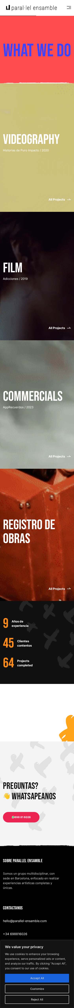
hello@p (9, 921)
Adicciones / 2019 (15, 279)
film (12, 268)
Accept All (37, 978)
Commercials (33, 396)
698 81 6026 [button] (22, 817)
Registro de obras (29, 532)
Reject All (37, 999)
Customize (37, 988)
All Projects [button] (57, 199)
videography (31, 139)
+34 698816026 (15, 934)
